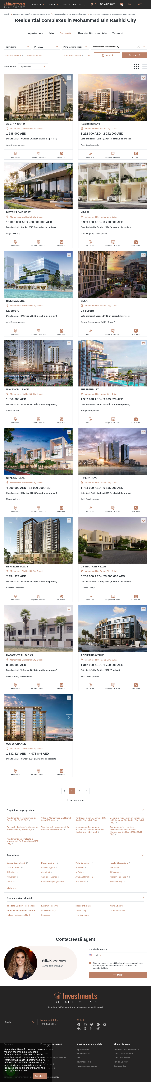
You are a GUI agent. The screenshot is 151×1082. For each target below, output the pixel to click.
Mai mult (11, 888)
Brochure (15, 157)
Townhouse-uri (84, 1062)
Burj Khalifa (81, 881)
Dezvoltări (65, 33)
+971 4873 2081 (106, 4)
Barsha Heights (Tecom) (52, 881)
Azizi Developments (15, 145)
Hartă (109, 55)
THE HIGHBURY (90, 389)
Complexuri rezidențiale (20, 898)
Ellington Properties (90, 410)
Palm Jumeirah (83, 863)
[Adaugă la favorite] (69, 77)
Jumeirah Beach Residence (126, 1049)
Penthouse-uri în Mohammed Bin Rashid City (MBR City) (91, 819)
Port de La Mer (121, 1062)
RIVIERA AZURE (15, 301)
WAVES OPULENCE (17, 389)
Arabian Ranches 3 (119, 877)
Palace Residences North (18, 915)
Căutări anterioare (12, 55)
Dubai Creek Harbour (123, 1053)
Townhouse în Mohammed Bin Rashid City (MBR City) (55, 828)
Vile (51, 33)
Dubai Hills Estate (122, 1057)
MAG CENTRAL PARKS (19, 655)
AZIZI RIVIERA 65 (16, 123)
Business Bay (116, 881)
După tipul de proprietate (21, 810)
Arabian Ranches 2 (84, 877)
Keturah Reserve (49, 906)
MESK (84, 301)
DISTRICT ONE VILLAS (94, 566)
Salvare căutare (34, 55)
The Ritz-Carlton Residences (21, 906)
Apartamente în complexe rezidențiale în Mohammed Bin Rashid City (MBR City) (90, 829)
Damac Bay (81, 910)
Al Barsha (114, 867)
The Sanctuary (82, 915)
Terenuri (117, 33)
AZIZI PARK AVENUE (92, 655)
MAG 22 (85, 212)
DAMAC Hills (13, 867)
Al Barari (79, 867)
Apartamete (35, 33)
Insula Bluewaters (119, 863)
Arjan (9, 881)
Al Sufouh (114, 872)
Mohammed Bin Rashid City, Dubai (26, 128)
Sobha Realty (12, 410)
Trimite (118, 975)
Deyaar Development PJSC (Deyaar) (98, 322)
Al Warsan (11, 877)
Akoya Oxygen (48, 867)
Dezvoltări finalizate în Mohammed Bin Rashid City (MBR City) (23, 828)
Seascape (45, 915)
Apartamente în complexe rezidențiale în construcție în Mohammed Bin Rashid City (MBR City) (126, 830)
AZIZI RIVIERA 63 (90, 123)
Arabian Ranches (49, 877)
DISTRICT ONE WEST (18, 212)
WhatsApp (61, 157)
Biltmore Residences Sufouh (21, 910)
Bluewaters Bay (48, 910)
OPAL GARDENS (15, 478)
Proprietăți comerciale (92, 33)
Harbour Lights (83, 906)
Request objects (38, 157)
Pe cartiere (13, 855)
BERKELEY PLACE (17, 566)
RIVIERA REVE (89, 478)
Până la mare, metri (72, 47)
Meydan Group (13, 233)
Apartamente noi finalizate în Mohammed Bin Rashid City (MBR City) (23, 841)
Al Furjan (11, 872)
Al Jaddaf (45, 872)
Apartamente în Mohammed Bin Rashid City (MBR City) (22, 819)
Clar (89, 55)
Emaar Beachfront (16, 863)
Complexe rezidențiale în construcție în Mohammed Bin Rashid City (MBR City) (127, 820)
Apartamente (83, 1049)
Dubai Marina (47, 863)
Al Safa (79, 872)
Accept (40, 1076)
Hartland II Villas (117, 910)
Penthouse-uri (83, 1053)
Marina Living (117, 906)
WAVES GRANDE (16, 744)
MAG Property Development (94, 233)
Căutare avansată (72, 55)
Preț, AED (38, 47)
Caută (136, 55)
